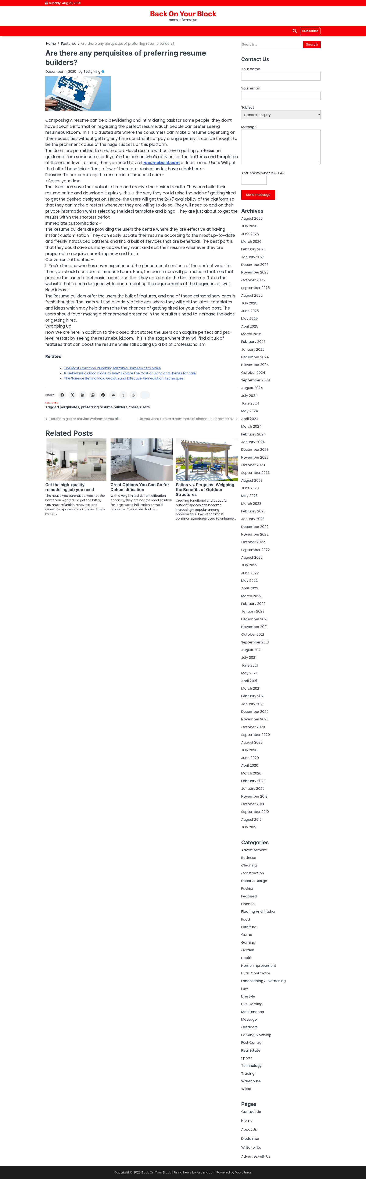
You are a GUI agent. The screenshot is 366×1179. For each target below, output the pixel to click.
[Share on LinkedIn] (83, 395)
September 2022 (255, 549)
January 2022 (253, 611)
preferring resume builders (104, 407)
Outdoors (249, 1027)
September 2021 (255, 642)
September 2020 (255, 734)
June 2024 (250, 403)
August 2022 (252, 557)
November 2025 (255, 272)
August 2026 (252, 218)
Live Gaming (251, 1004)
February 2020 (253, 781)
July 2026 (249, 226)
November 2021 (254, 626)
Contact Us (251, 1111)
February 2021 (253, 696)
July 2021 (248, 657)
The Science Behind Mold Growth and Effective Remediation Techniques (123, 378)
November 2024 (255, 364)
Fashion (247, 888)
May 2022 (249, 580)
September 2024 (255, 380)
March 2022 (251, 596)
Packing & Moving (256, 1034)
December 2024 (255, 357)
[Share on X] (72, 395)
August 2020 (252, 742)
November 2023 (255, 457)
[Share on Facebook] (62, 395)
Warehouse (251, 1081)
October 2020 (253, 727)
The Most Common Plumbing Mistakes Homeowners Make (112, 368)
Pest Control (251, 1042)
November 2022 (255, 534)
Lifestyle (248, 996)
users (145, 407)
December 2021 (254, 619)
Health (246, 957)
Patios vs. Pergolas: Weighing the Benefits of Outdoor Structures (205, 489)
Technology (251, 1065)
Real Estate (250, 1050)
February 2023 (253, 511)
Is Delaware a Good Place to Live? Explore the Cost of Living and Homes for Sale (130, 373)
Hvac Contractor (255, 973)
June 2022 (250, 573)
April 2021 (249, 680)
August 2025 (252, 295)
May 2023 (249, 495)
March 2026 (251, 241)
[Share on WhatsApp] (93, 395)
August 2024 (252, 387)
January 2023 (253, 518)
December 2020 (255, 711)
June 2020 (250, 757)
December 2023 (255, 449)
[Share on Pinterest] (103, 395)
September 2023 (255, 472)
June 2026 (250, 234)
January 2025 (253, 349)
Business (248, 857)
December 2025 (255, 264)
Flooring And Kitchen (258, 911)
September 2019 (255, 811)
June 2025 (250, 310)
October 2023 (253, 465)
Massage (249, 1019)
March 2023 (251, 503)
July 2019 (248, 827)
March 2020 (251, 773)
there (134, 407)
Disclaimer (250, 1138)
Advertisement (254, 850)
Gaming (248, 942)
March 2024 (251, 426)
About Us (249, 1129)
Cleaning (249, 865)
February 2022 (253, 603)
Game (246, 934)
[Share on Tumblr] (123, 395)
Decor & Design (254, 880)
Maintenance (252, 1011)
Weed (246, 1088)
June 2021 (249, 665)
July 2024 (249, 395)
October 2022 (253, 542)
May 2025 (249, 318)
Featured (51, 403)
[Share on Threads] (133, 395)
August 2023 (252, 480)
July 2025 (249, 303)
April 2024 (249, 418)
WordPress (243, 1172)
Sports (246, 1058)
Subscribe (310, 31)
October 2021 (252, 634)
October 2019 (252, 804)
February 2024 (253, 434)
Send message (258, 194)
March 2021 (250, 688)
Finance (248, 903)
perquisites (69, 407)
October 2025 (253, 280)
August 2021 (251, 649)
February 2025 (253, 341)
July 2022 (249, 565)
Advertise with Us (255, 1156)
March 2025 (251, 334)
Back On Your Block (183, 14)
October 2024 (253, 372)
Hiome (246, 1120)
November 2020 (255, 719)
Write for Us (251, 1147)
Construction (252, 873)
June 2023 (250, 488)
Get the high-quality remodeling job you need (69, 487)
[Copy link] (145, 395)
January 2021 (252, 704)
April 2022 (249, 588)
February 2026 (253, 249)
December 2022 (255, 526)
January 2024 (253, 442)
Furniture (248, 927)
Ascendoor (205, 1172)
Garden (247, 950)
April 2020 (249, 765)
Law (244, 988)
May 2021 (249, 673)
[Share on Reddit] (113, 395)
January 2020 (253, 788)
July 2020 (249, 750)
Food (245, 919)
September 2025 (255, 287)
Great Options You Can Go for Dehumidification (140, 487)
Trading (248, 1073)
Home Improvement (258, 965)
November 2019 (254, 796)
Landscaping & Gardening (263, 980)
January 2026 (253, 257)
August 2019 (251, 819)
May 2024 (249, 411)
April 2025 (249, 326)
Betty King (91, 71)
